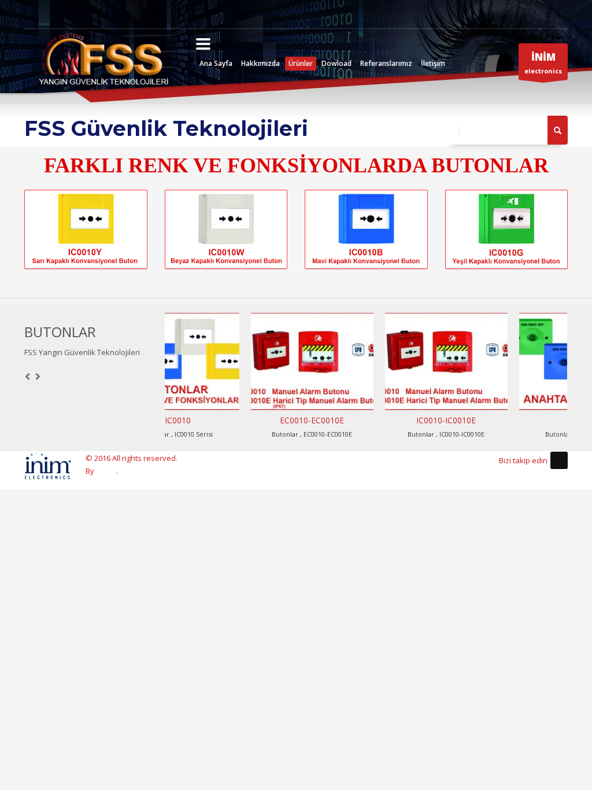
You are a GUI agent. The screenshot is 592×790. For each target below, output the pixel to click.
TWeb (106, 471)
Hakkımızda (260, 63)
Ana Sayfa (215, 63)
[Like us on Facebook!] (559, 460)
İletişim (433, 63)
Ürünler (300, 63)
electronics (543, 62)
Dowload (336, 63)
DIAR (536, 37)
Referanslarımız (386, 63)
